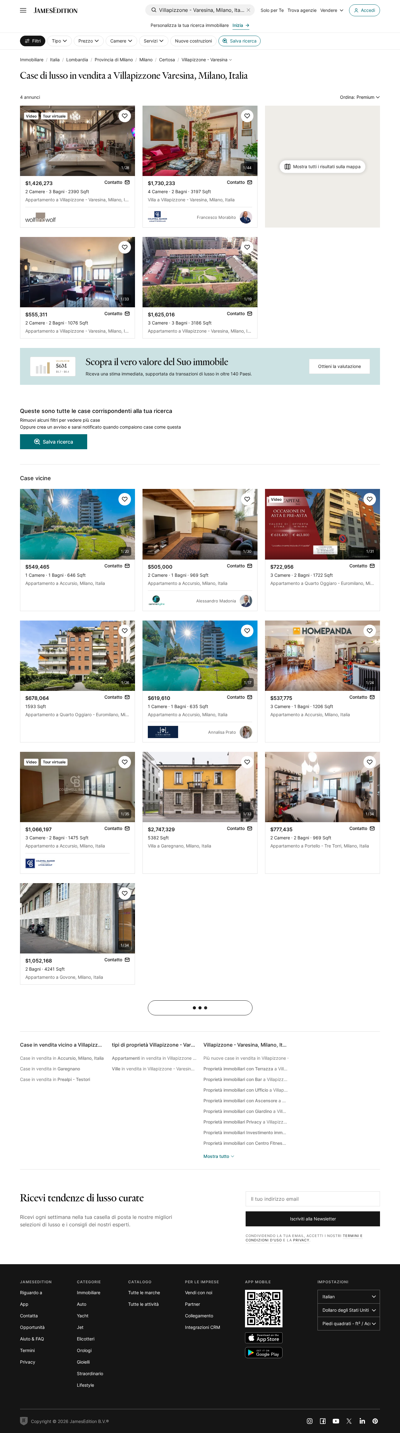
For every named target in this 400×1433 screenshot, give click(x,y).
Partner (192, 1304)
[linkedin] (362, 1421)
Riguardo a (31, 1292)
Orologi (84, 1350)
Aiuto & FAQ (32, 1338)
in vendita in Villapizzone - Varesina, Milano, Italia (154, 1058)
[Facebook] (323, 1421)
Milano (145, 59)
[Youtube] (336, 1421)
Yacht (82, 1315)
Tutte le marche (144, 1292)
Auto (81, 1304)
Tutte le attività (143, 1304)
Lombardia (77, 59)
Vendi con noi (198, 1292)
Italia (55, 59)
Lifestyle (85, 1385)
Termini (27, 1350)
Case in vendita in (62, 1058)
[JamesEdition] (55, 10)
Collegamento (199, 1315)
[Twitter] (349, 1421)
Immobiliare (31, 59)
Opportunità (32, 1327)
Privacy (301, 1240)
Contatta (29, 1315)
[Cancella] (248, 10)
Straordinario (90, 1373)
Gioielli (83, 1362)
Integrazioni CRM (202, 1327)
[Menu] (23, 10)
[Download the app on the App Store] (263, 1337)
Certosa (167, 59)
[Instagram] (309, 1421)
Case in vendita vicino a (92, 1045)
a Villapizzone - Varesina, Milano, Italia (245, 1068)
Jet (80, 1327)
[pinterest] (375, 1421)
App (24, 1304)
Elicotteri (85, 1338)
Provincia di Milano (114, 59)
